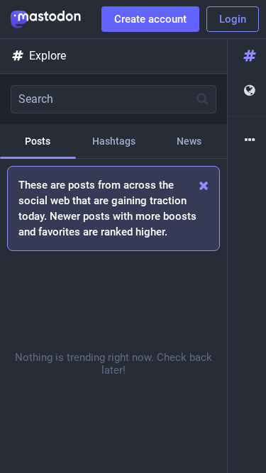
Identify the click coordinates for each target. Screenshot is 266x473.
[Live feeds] (247, 91)
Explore (47, 55)
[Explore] (247, 56)
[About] (247, 140)
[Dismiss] (204, 185)
